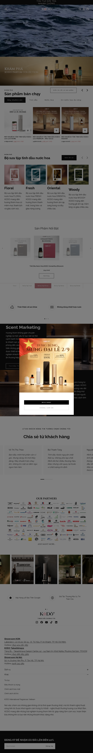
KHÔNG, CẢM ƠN (47, 408)
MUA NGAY (46, 402)
